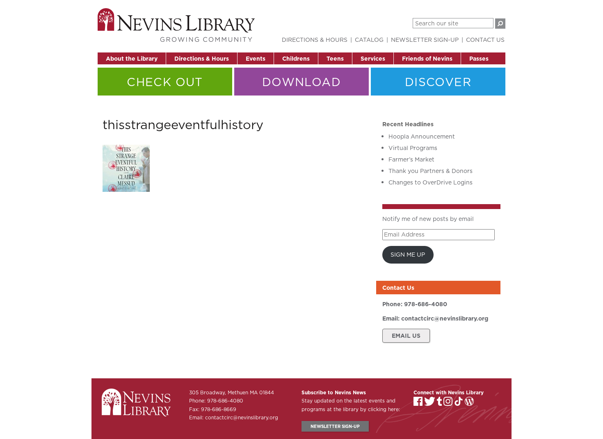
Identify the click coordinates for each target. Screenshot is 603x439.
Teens (335, 59)
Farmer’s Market (411, 159)
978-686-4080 (425, 304)
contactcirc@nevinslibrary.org (444, 318)
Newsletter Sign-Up (425, 40)
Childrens (296, 59)
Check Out (165, 82)
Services (373, 59)
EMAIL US (406, 336)
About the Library (132, 59)
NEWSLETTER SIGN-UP (335, 426)
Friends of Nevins (427, 59)
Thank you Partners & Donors (430, 171)
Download (301, 82)
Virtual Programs (412, 148)
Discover (438, 82)
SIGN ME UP (408, 254)
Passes (479, 59)
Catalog (369, 40)
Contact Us (485, 40)
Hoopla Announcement (421, 136)
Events (255, 59)
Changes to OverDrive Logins (430, 182)
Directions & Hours (201, 59)
